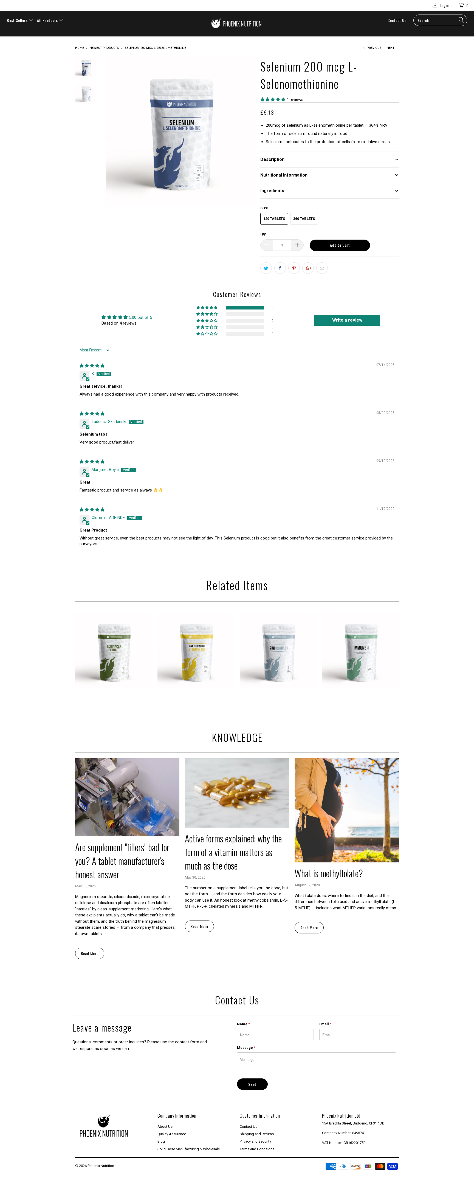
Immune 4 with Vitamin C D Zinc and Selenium (360, 651)
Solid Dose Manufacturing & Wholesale (188, 1149)
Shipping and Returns (257, 1134)
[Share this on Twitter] (266, 268)
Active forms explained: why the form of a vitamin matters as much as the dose (233, 852)
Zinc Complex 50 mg (278, 651)
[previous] (113, 131)
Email (325, 1024)
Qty (263, 234)
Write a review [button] (347, 320)
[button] (272, 99)
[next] (247, 131)
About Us (165, 1126)
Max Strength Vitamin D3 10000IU (195, 651)
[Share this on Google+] (308, 268)
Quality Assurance (171, 1134)
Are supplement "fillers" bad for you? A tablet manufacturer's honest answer (122, 860)
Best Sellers (17, 20)
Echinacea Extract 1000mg (113, 651)
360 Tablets (304, 219)
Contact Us (397, 20)
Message (246, 1048)
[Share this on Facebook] (280, 268)
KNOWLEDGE (237, 737)
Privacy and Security (255, 1141)
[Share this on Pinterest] (294, 268)
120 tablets (274, 219)
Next (391, 48)
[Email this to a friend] (322, 268)
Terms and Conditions (257, 1149)
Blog (161, 1141)
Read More (89, 953)
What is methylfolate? (329, 873)
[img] (92, 365)
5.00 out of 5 (140, 317)
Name (243, 1024)
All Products (48, 20)
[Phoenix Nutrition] (237, 23)
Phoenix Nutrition (101, 1166)
